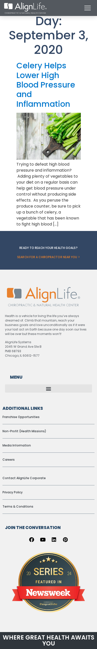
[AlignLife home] (25, 8)
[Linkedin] (54, 540)
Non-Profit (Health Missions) (24, 431)
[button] (48, 388)
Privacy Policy (12, 492)
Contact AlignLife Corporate (24, 478)
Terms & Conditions (17, 506)
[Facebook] (32, 540)
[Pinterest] (65, 540)
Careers (8, 459)
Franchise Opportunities (21, 417)
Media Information (16, 445)
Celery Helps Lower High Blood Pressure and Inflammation (45, 84)
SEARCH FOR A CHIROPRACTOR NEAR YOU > (48, 257)
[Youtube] (43, 540)
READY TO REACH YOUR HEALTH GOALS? (48, 248)
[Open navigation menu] (87, 7)
